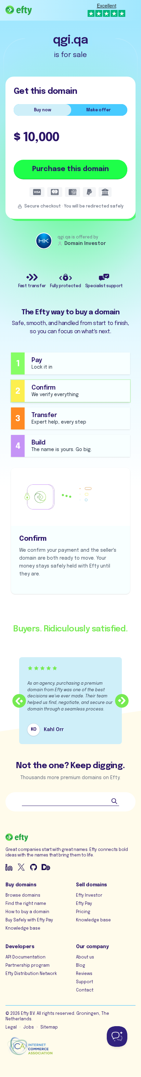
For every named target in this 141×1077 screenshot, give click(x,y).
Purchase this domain (70, 169)
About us (85, 957)
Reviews (84, 974)
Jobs (28, 1027)
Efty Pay (84, 904)
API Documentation (25, 957)
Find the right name (25, 904)
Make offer (98, 110)
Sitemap (49, 1027)
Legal (11, 1027)
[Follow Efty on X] (21, 867)
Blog (80, 966)
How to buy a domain (27, 912)
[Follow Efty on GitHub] (33, 867)
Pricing (83, 912)
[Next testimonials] (122, 701)
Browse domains (22, 896)
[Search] (114, 801)
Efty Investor (89, 896)
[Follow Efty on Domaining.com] (45, 867)
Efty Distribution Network (31, 974)
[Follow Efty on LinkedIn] (8, 867)
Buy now (42, 110)
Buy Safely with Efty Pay (29, 920)
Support (84, 982)
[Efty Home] (18, 10)
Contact (84, 990)
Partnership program (27, 966)
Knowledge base (22, 929)
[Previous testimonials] (19, 701)
